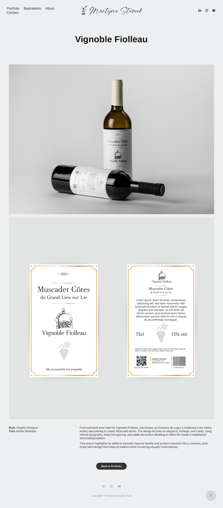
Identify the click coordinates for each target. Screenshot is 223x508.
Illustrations (32, 8)
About (49, 8)
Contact (13, 12)
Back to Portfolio (111, 466)
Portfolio (13, 8)
